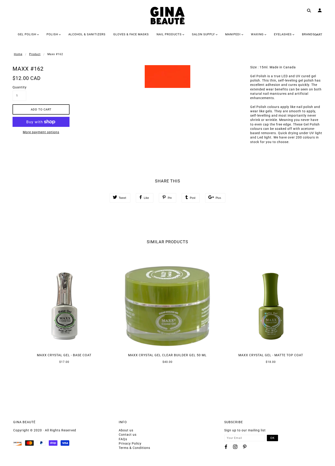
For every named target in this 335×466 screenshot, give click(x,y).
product (35, 54)
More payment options (41, 132)
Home (18, 54)
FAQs (123, 439)
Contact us (128, 434)
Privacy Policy (130, 443)
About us (126, 430)
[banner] (167, 15)
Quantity (19, 87)
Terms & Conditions (134, 448)
